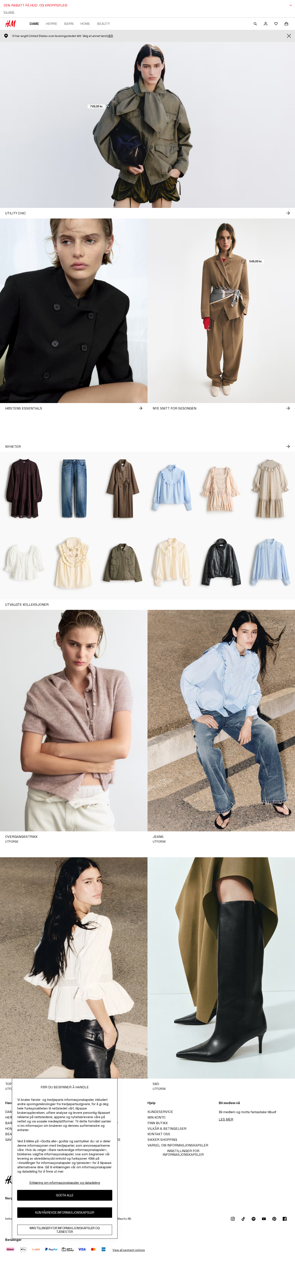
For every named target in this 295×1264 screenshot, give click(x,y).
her (110, 36)
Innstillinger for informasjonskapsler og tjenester (65, 1230)
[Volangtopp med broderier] (73, 562)
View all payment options (129, 1250)
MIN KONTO (156, 1117)
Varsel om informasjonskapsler (178, 1145)
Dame (34, 24)
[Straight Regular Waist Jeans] (73, 489)
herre (51, 24)
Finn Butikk (158, 1123)
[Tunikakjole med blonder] (24, 489)
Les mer (226, 1119)
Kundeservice (160, 1112)
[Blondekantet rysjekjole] (221, 489)
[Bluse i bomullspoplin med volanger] (172, 489)
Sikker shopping (162, 1139)
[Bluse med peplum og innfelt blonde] (24, 562)
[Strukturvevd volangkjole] (270, 489)
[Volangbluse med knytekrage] (172, 562)
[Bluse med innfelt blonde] (270, 562)
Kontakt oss (159, 1134)
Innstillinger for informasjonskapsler (183, 1152)
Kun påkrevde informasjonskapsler (64, 1213)
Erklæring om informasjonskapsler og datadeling (64, 1182)
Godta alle (64, 1195)
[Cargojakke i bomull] (123, 562)
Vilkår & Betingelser (167, 1128)
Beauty (103, 24)
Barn (68, 24)
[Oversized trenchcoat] (123, 489)
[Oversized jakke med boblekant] (221, 562)
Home (85, 24)
